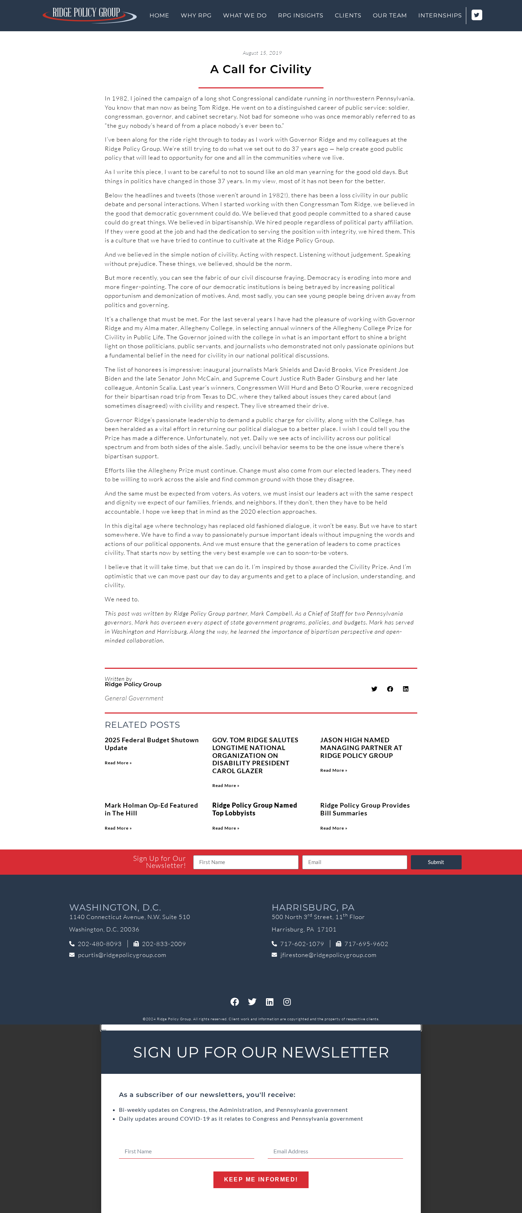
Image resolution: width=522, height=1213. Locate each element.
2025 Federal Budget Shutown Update (152, 744)
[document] (261, 1119)
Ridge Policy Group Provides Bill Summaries (365, 809)
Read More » (118, 762)
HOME (159, 15)
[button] (374, 689)
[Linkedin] (269, 1001)
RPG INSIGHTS (300, 15)
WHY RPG (196, 15)
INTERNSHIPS (440, 15)
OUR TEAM (390, 15)
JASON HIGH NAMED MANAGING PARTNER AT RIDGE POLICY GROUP (361, 747)
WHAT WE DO (245, 15)
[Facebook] (235, 1001)
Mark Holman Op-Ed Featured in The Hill (151, 809)
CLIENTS (348, 15)
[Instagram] (287, 1001)
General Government (134, 698)
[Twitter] (252, 1001)
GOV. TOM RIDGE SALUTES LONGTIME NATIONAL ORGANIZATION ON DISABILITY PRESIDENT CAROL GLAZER (255, 755)
